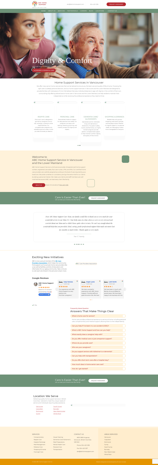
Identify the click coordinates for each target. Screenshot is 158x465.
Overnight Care (38, 452)
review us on (44, 294)
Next (156, 45)
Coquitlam (39, 409)
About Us (51, 11)
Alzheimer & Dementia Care (44, 70)
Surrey (38, 413)
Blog (91, 11)
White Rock (57, 413)
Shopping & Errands (40, 449)
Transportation (57, 449)
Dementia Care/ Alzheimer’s (62, 439)
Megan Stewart (114, 282)
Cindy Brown (68, 282)
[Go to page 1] (90, 299)
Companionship (39, 437)
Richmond (39, 411)
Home (43, 11)
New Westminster (59, 411)
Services (61, 11)
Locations (100, 11)
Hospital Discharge (39, 442)
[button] (78, 145)
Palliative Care (38, 447)
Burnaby (56, 409)
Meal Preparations (58, 442)
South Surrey (57, 406)
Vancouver (39, 406)
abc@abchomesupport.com (75, 4)
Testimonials (72, 11)
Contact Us (112, 11)
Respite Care (38, 439)
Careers (83, 11)
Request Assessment (116, 4)
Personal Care (57, 447)
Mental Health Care (59, 444)
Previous (1, 45)
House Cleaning (58, 437)
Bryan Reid (90, 282)
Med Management (39, 444)
